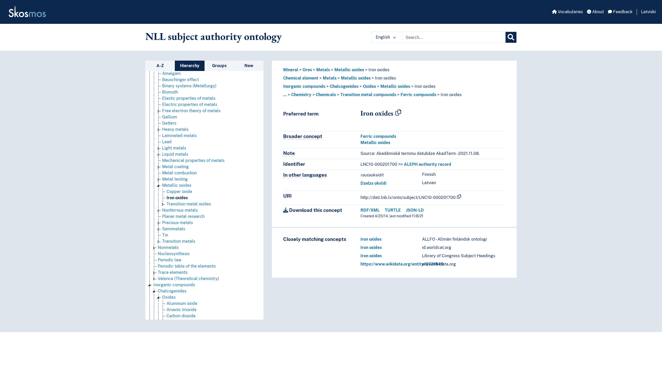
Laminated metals (179, 135)
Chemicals (326, 94)
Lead (167, 141)
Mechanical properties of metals (193, 160)
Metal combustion (179, 172)
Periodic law (169, 259)
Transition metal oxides (189, 204)
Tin (165, 235)
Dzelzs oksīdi (373, 183)
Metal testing (175, 179)
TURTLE (393, 210)
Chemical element (300, 78)
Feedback (622, 11)
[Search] (511, 37)
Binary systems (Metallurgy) (189, 85)
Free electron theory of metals (191, 110)
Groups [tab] (219, 65)
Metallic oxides (176, 185)
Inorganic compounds (174, 284)
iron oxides (370, 239)
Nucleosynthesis (174, 253)
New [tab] (248, 65)
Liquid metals (175, 154)
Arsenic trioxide (182, 309)
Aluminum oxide (182, 303)
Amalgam (171, 73)
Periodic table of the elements (187, 266)
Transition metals (178, 241)
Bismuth (170, 92)
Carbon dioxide (181, 315)
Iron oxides (177, 197)
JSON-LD (415, 210)
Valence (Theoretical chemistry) (188, 278)
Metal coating (175, 166)
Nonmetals (168, 247)
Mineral (290, 69)
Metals (323, 69)
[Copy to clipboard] (398, 113)
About (597, 11)
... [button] (285, 94)
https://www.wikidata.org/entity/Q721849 (402, 264)
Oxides (169, 297)
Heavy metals (175, 129)
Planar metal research (183, 216)
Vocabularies (570, 11)
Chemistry (301, 94)
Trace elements (172, 272)
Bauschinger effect (180, 79)
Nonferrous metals (180, 210)
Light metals (174, 148)
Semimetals (173, 228)
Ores (307, 69)
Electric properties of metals (189, 104)
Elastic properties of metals (188, 98)
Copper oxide (179, 191)
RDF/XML (370, 210)
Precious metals (177, 222)
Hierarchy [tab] (189, 65)
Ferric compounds (418, 94)
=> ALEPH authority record (424, 164)
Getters (169, 123)
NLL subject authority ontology (213, 36)
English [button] (383, 37)
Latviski (648, 11)
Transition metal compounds (368, 94)
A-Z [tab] (160, 65)
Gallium (169, 116)
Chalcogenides (172, 291)
